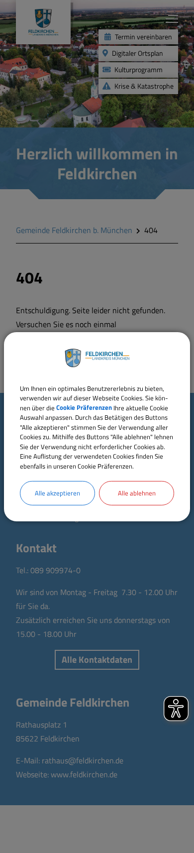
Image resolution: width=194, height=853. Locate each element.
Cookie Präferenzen (84, 407)
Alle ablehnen (137, 493)
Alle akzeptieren (57, 493)
